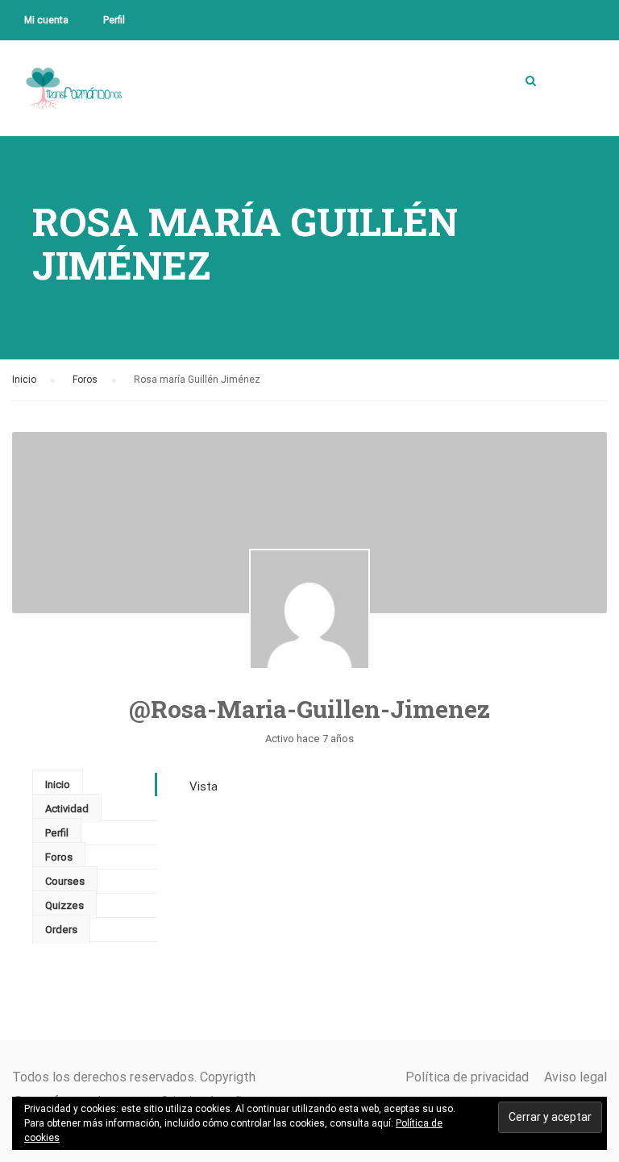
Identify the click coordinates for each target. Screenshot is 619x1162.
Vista (203, 786)
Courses (65, 881)
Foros (85, 379)
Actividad (67, 809)
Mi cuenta (46, 20)
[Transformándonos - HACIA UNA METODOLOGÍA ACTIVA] (73, 101)
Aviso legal (575, 1077)
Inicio (24, 379)
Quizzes (64, 905)
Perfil (114, 20)
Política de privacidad (467, 1077)
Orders (61, 929)
